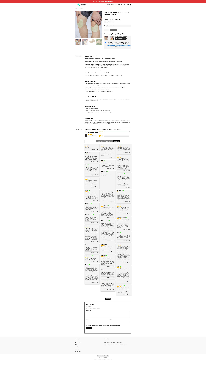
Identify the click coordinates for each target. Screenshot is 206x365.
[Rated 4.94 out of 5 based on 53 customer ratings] (117, 17)
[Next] (100, 24)
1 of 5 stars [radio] (86, 308)
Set (104, 25)
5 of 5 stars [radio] (99, 308)
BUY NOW (113, 30)
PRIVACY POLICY (97, 359)
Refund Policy (78, 351)
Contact (123, 4)
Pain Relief (80, 8)
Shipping (77, 346)
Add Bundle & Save (120, 38)
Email (110, 319)
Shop (108, 4)
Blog (112, 4)
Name (87, 319)
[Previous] (77, 24)
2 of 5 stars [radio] (88, 308)
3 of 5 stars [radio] (91, 308)
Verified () (109, 141)
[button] (76, 36)
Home (76, 8)
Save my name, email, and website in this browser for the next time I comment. (104, 325)
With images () (101, 141)
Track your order (78, 342)
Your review (89, 310)
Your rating (88, 306)
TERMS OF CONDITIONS (107, 359)
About (115, 4)
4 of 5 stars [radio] (95, 308)
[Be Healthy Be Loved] (81, 4)
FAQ (119, 4)
